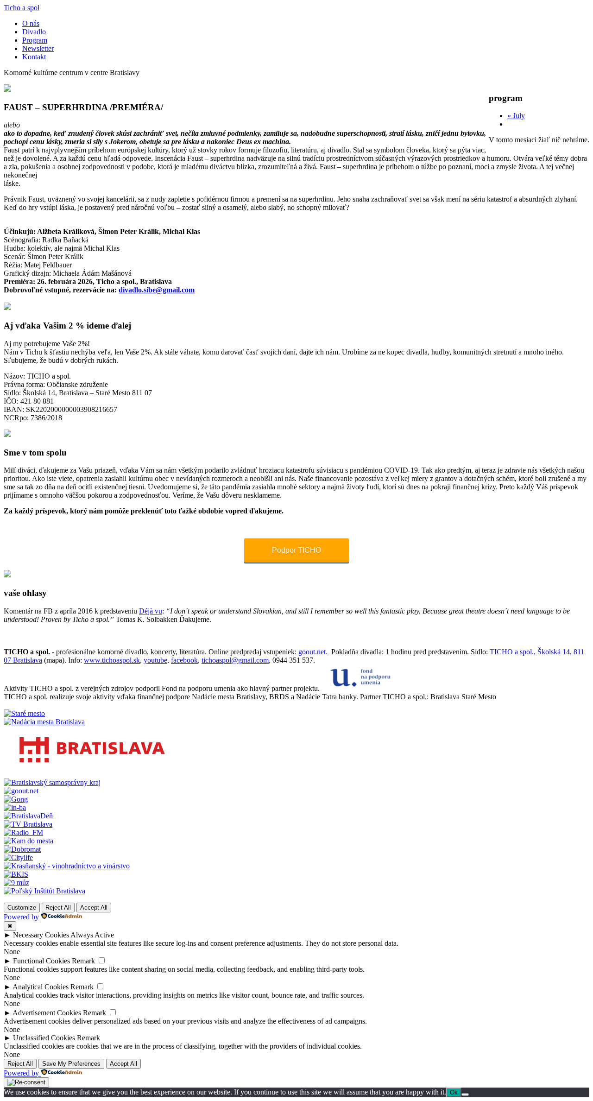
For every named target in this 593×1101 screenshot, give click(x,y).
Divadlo (34, 32)
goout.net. (313, 652)
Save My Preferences (71, 1063)
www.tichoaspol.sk (112, 660)
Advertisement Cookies (47, 1013)
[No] (465, 1094)
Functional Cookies (41, 961)
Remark (83, 961)
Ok (454, 1092)
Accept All (93, 907)
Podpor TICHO (296, 550)
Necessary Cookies (41, 935)
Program (34, 40)
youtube (155, 660)
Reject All (58, 907)
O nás (30, 23)
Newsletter (38, 48)
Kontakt (34, 57)
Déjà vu (150, 611)
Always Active (92, 935)
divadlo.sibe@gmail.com (157, 290)
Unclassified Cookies (44, 1038)
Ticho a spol (21, 8)
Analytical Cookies (41, 987)
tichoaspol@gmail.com (235, 660)
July (516, 116)
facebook (184, 660)
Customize (21, 907)
